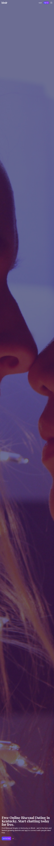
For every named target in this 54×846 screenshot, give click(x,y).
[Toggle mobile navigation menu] (51, 2)
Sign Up (46, 2)
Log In (40, 2)
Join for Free (6, 838)
